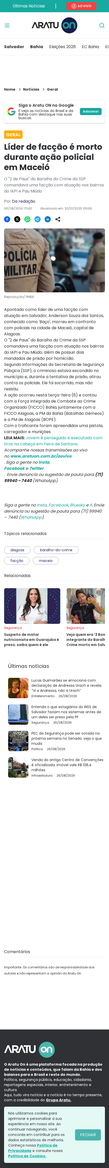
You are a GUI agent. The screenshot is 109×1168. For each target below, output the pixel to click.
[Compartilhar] (58, 219)
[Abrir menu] (7, 25)
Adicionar (91, 111)
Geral (52, 89)
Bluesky (77, 505)
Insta (42, 505)
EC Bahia (90, 47)
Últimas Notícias (29, 6)
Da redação (23, 201)
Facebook (58, 505)
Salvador (14, 47)
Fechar (88, 1135)
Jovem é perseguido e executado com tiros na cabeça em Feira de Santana (53, 441)
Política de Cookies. (27, 1156)
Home (9, 89)
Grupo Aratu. (58, 1100)
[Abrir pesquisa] (102, 25)
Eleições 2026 (62, 47)
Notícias (31, 89)
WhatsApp (31, 517)
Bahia (36, 47)
